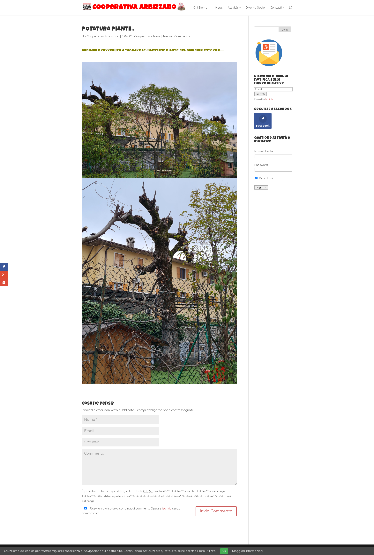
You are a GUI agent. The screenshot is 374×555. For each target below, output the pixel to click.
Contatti (276, 7)
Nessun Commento (176, 36)
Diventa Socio (255, 7)
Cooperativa (143, 36)
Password (261, 165)
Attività (233, 7)
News (219, 7)
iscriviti (166, 508)
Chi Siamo (200, 7)
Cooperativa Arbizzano (102, 36)
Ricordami (265, 178)
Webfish (269, 99)
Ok (224, 551)
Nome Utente (263, 151)
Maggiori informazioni (247, 551)
